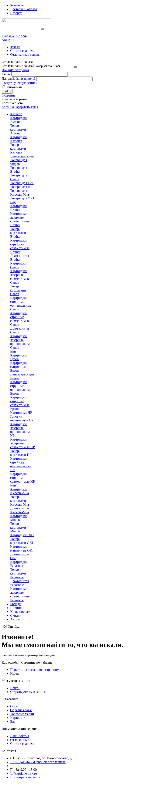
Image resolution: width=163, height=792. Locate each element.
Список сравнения (23, 51)
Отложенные (19, 740)
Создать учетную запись (19, 83)
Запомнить (14, 87)
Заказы (15, 47)
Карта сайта (18, 717)
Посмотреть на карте (25, 777)
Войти (6, 70)
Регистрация (20, 70)
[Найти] (42, 29)
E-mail (6, 74)
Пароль (7, 78)
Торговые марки (22, 714)
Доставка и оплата (23, 9)
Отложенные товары (25, 54)
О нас (14, 706)
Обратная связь (21, 710)
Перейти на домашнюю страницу (34, 669)
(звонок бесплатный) (38, 762)
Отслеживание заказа (17, 66)
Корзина (8, 107)
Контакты (17, 5)
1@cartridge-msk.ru (23, 773)
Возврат (16, 13)
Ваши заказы (19, 736)
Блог (13, 721)
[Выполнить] (75, 67)
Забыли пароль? (23, 78)
